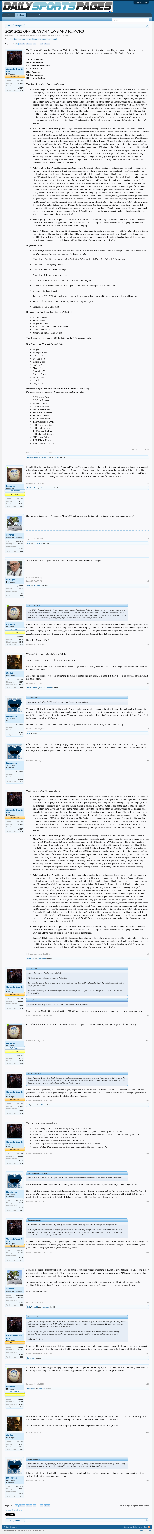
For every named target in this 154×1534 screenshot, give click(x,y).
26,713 (20, 544)
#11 (147, 1041)
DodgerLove (38, 543)
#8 (148, 761)
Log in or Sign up (141, 2)
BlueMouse (50, 488)
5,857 (21, 501)
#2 (148, 483)
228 (21, 551)
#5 (148, 644)
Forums (32, 15)
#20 (147, 1480)
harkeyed (30, 1358)
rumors (53, 39)
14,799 (20, 588)
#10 (147, 1016)
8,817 (21, 682)
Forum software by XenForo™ (24, 1531)
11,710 (20, 83)
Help (135, 1527)
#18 (147, 1384)
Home (10, 15)
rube (32, 1105)
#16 (147, 1302)
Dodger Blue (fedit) (10, 1527)
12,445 (20, 727)
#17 (147, 1353)
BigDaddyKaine (32, 457)
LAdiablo (49, 688)
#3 (148, 539)
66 (42, 44)
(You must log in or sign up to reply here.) (134, 1506)
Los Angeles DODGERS (25, 35)
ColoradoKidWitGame (50, 35)
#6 (148, 683)
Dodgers (20, 15)
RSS (149, 1527)
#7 (148, 729)
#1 (148, 453)
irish (48, 457)
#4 (148, 581)
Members (42, 15)
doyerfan (42, 457)
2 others (56, 457)
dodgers (15, 39)
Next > (47, 44)
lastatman (10, 486)
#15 (147, 1252)
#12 (147, 1100)
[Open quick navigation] (147, 26)
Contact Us (127, 1527)
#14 (147, 1201)
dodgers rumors (41, 39)
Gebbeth (10, 673)
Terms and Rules (145, 1531)
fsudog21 (10, 580)
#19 (147, 1433)
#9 (148, 954)
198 (21, 90)
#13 (147, 1153)
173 (21, 506)
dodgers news (27, 39)
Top (145, 1527)
